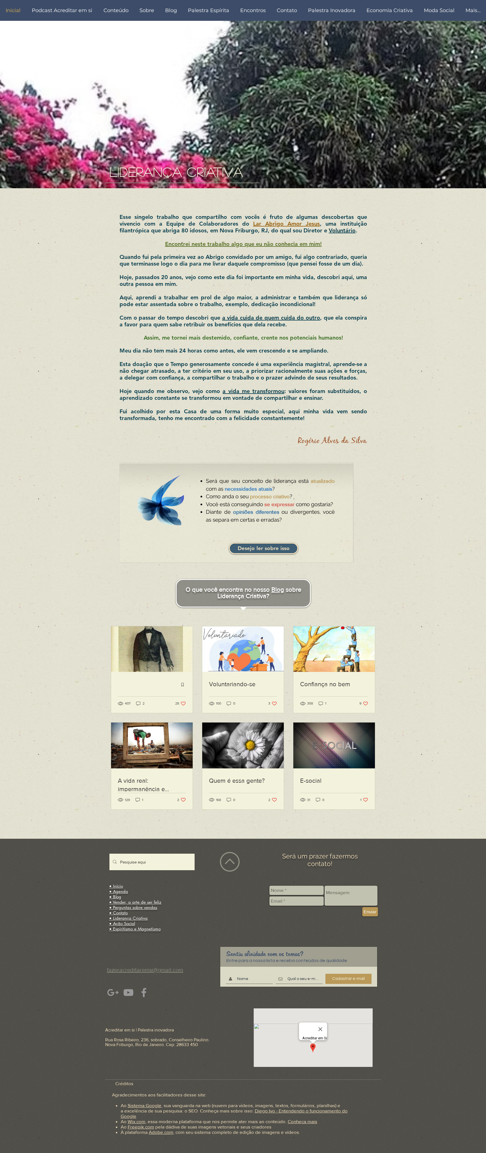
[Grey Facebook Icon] (144, 992)
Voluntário (342, 230)
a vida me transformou (253, 391)
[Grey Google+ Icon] (113, 992)
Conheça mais (302, 1121)
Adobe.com (161, 1132)
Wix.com (136, 1121)
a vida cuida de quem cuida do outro (271, 317)
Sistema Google (144, 1105)
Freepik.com (141, 1126)
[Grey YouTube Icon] (128, 992)
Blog (277, 589)
